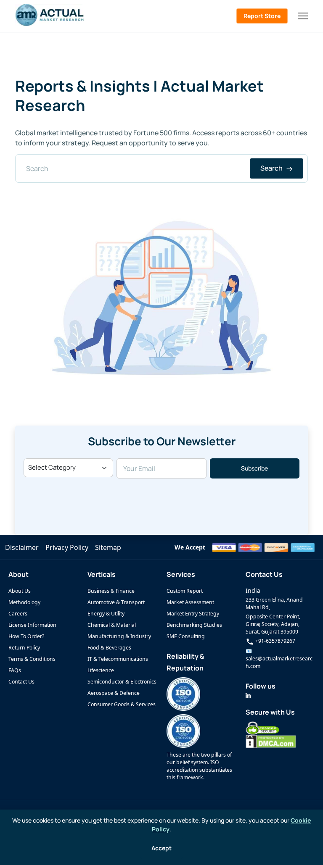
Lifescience (100, 670)
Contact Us (21, 681)
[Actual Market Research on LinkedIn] (248, 695)
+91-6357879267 (274, 640)
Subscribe (254, 468)
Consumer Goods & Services (121, 704)
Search (272, 168)
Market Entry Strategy (193, 613)
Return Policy (24, 647)
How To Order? (26, 636)
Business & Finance (111, 590)
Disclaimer (22, 547)
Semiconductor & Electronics (121, 681)
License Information (32, 624)
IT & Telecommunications (117, 659)
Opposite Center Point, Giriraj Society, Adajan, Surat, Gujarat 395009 (273, 624)
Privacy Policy (66, 547)
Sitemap (108, 547)
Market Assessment (190, 602)
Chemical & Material (111, 624)
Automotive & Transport (116, 602)
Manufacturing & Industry (119, 636)
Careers (17, 613)
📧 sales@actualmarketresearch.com (279, 658)
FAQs (14, 670)
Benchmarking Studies (194, 624)
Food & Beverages (109, 647)
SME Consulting (186, 636)
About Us (19, 590)
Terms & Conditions (32, 659)
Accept (161, 848)
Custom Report (185, 590)
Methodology (24, 602)
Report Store (262, 16)
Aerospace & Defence (113, 693)
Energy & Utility (105, 613)
